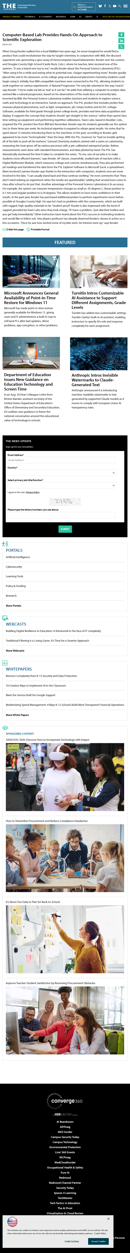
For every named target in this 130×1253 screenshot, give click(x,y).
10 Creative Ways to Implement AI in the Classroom (36, 685)
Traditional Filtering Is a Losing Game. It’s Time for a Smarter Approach (47, 640)
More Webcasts (15, 650)
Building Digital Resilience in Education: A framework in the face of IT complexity (53, 631)
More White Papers (17, 715)
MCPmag (65, 1157)
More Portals (13, 605)
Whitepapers (19, 669)
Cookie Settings (72, 1241)
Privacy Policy (32, 492)
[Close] (108, 1218)
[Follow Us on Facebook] (105, 5)
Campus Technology (65, 1142)
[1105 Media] (65, 1114)
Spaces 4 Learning (65, 1193)
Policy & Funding (16, 586)
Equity (88, 16)
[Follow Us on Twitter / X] (109, 6)
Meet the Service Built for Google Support (30, 695)
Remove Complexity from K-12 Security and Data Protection (41, 676)
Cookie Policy (100, 1233)
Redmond (65, 1177)
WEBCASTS (16, 624)
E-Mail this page (15, 229)
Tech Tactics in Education (65, 1203)
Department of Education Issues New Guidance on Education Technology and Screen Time (28, 382)
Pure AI (65, 1172)
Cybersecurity (14, 567)
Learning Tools (14, 576)
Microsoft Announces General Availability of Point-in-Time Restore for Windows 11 (31, 297)
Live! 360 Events (65, 1152)
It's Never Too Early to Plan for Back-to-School (33, 902)
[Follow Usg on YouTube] (114, 6)
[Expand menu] (125, 7)
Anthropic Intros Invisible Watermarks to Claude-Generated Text (95, 379)
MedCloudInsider (65, 1162)
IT (97, 16)
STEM (72, 16)
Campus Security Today (65, 1137)
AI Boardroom (65, 1122)
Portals (14, 550)
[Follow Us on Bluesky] (100, 6)
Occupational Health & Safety (65, 1167)
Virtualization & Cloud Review (65, 1213)
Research (61, 16)
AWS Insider (65, 1132)
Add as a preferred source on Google (85, 6)
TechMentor (65, 1198)
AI (80, 16)
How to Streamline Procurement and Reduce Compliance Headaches (47, 821)
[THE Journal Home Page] (19, 6)
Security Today (65, 1188)
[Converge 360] (65, 1101)
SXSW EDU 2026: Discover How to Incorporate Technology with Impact (47, 740)
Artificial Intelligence (18, 557)
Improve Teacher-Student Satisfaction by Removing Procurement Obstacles (50, 983)
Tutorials (30, 16)
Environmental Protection (65, 1147)
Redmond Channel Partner (65, 1183)
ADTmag (65, 1127)
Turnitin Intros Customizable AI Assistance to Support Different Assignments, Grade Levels (99, 300)
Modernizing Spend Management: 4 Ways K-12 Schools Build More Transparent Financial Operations (65, 705)
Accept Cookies (98, 1241)
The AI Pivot (65, 1208)
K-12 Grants (45, 16)
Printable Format (40, 229)
